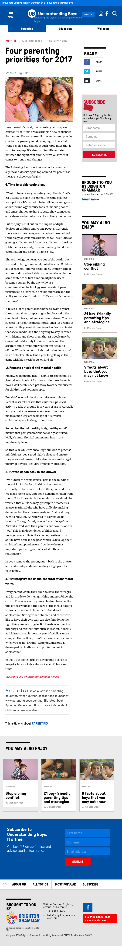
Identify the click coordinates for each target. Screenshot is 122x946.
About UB (88, 14)
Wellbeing (103, 28)
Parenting (27, 28)
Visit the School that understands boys (97, 918)
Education (65, 28)
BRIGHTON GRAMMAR (93, 188)
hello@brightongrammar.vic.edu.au (61, 916)
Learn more (90, 199)
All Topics (40, 884)
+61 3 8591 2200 (56, 910)
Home (4, 884)
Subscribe (90, 884)
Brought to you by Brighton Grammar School (32, 677)
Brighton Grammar (30, 2)
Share (13, 73)
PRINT (26, 73)
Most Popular (65, 884)
